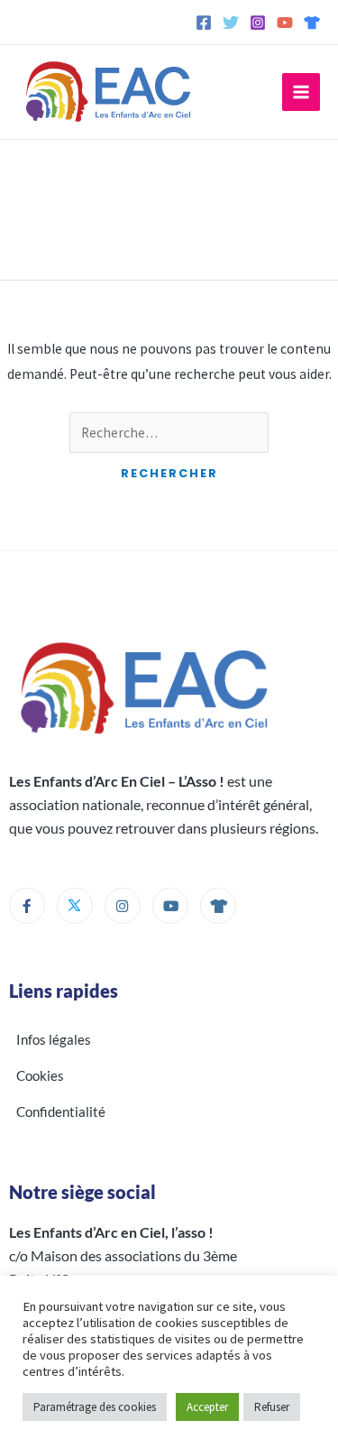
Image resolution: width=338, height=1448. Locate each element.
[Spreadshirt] (312, 22)
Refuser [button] (271, 1407)
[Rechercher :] (168, 432)
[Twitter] (231, 22)
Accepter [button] (207, 1407)
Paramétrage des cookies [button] (94, 1407)
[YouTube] (285, 22)
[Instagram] (258, 22)
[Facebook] (204, 22)
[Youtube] (170, 906)
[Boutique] (218, 906)
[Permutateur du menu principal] (301, 92)
